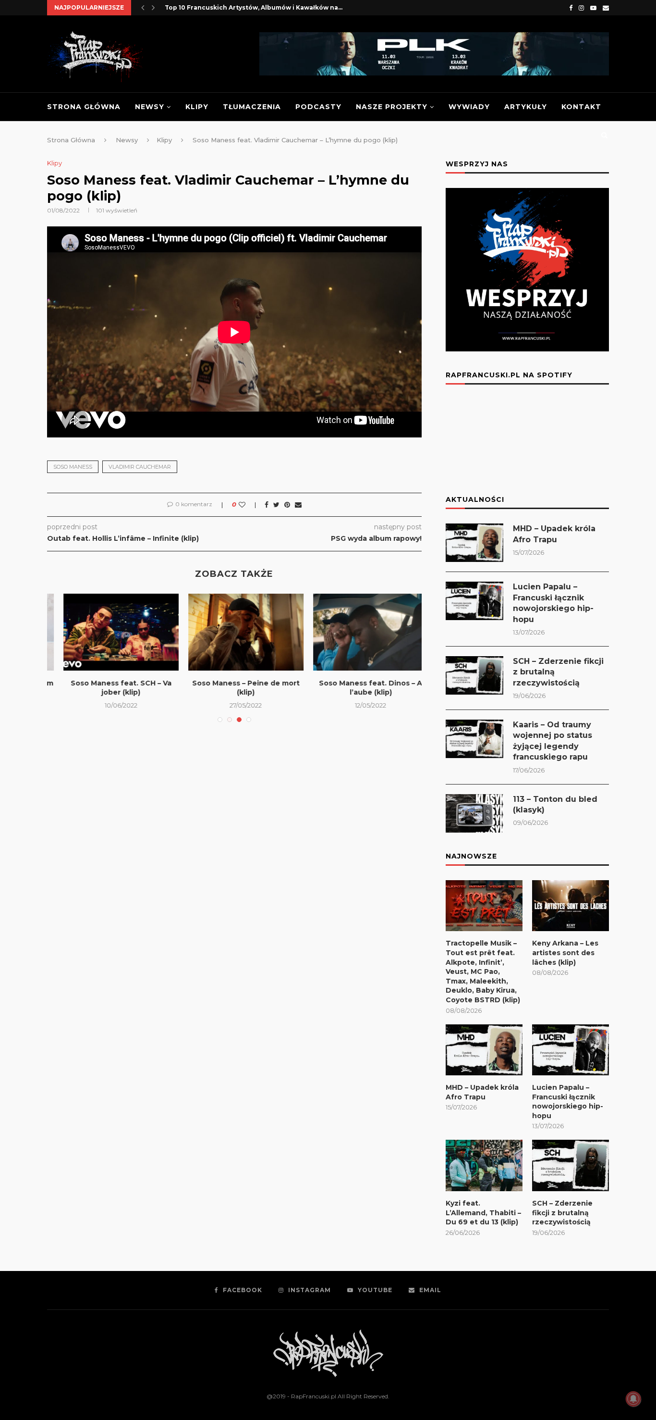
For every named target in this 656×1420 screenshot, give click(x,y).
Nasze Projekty (391, 106)
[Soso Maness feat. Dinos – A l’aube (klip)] (110, 632)
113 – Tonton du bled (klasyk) (555, 804)
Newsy (149, 106)
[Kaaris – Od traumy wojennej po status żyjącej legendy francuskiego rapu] (474, 739)
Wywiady (469, 106)
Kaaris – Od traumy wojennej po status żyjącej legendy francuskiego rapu (552, 740)
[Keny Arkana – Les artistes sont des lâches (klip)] (570, 906)
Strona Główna (84, 106)
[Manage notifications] (633, 1399)
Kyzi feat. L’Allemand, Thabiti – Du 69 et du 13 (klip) (483, 1212)
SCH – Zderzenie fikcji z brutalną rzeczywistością (558, 672)
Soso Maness (72, 466)
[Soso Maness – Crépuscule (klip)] (234, 632)
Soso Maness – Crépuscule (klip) (234, 688)
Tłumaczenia (252, 106)
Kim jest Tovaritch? (195, 7)
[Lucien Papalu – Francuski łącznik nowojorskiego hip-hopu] (474, 601)
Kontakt (581, 106)
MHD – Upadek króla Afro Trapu (554, 534)
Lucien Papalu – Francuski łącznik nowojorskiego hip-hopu (553, 602)
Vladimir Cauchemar (140, 466)
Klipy (196, 106)
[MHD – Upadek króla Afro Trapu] (474, 542)
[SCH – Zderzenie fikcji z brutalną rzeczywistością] (474, 675)
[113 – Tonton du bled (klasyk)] (474, 813)
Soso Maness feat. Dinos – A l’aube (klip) (109, 688)
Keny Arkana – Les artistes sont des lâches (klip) (565, 952)
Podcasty (318, 106)
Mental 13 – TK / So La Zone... (359, 683)
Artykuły (525, 106)
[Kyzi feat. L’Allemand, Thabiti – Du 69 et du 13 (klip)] (484, 1165)
